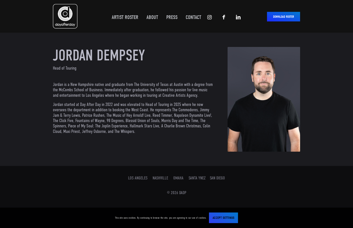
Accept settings (224, 218)
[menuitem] (123, 14)
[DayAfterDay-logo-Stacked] (65, 16)
